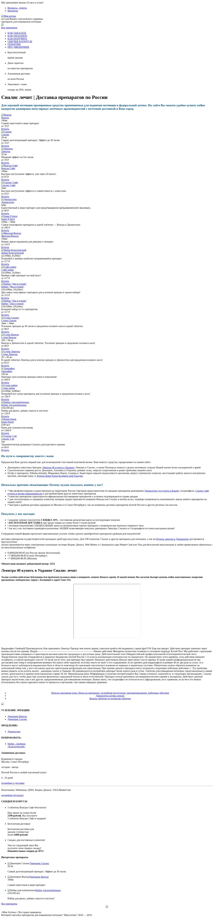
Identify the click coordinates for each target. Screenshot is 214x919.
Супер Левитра (9, 354)
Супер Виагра (8, 337)
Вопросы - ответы (17, 8)
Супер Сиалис (9, 320)
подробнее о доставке (12, 783)
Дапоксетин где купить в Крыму (161, 490)
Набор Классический (12, 253)
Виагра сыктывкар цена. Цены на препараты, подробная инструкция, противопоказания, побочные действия (110, 693)
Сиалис (5, 134)
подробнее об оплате (12, 795)
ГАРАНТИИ (14, 44)
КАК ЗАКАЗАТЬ (17, 33)
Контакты (13, 10)
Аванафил (6, 371)
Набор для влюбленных (14, 405)
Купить (5, 129)
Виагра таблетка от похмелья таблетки (110, 698)
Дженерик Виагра (17, 716)
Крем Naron (7, 422)
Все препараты (9, 27)
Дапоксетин (7, 202)
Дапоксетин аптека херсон (110, 695)
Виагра (5, 117)
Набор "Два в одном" (12, 286)
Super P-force (8, 219)
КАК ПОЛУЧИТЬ (17, 38)
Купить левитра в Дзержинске (172, 539)
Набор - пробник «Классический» (17, 745)
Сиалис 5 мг (7, 439)
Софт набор (7, 269)
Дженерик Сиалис (17, 719)
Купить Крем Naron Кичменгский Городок (60, 476)
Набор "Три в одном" (12, 303)
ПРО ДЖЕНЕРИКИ (18, 47)
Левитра (5, 151)
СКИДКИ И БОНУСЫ (20, 41)
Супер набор (8, 388)
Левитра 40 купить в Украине (58, 467)
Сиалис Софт (8, 185)
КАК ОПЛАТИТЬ (17, 35)
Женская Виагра (10, 236)
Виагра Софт (8, 168)
